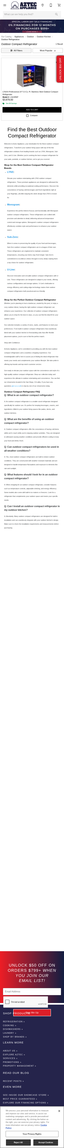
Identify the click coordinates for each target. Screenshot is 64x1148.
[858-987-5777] (50, 5)
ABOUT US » (10, 1051)
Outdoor (30, 37)
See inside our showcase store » (26, 1095)
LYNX (10, 172)
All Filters (18, 50)
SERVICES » (10, 1058)
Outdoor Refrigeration (10, 39)
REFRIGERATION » (14, 1021)
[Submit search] (56, 14)
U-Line (11, 269)
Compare (34, 115)
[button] (4, 5)
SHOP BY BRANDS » (15, 1037)
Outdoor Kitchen (44, 37)
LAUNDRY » (9, 1033)
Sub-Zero (12, 237)
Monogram (13, 204)
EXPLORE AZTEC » (14, 1055)
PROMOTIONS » (12, 1062)
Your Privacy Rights (32, 1134)
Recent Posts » (13, 1081)
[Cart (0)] (59, 5)
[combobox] (48, 50)
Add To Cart (32, 110)
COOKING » (9, 1025)
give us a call (16, 386)
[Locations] (42, 5)
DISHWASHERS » (13, 1029)
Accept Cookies (45, 1142)
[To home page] (23, 5)
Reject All (18, 1142)
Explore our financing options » (25, 1103)
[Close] (59, 1111)
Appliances (19, 37)
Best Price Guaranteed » (20, 1099)
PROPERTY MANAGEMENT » (19, 1066)
